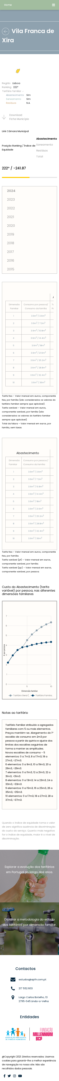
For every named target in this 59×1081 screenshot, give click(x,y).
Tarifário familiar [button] (12, 91)
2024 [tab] (11, 190)
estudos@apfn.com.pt (32, 979)
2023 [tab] (11, 199)
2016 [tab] (10, 260)
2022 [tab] (11, 208)
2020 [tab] (11, 225)
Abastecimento (46, 139)
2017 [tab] (10, 251)
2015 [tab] (10, 269)
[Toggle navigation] (53, 5)
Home (8, 5)
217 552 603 (26, 988)
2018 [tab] (10, 243)
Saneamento (44, 145)
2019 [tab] (10, 234)
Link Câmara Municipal (15, 131)
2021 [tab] (10, 217)
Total (39, 156)
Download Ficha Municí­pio (19, 117)
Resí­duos (42, 150)
